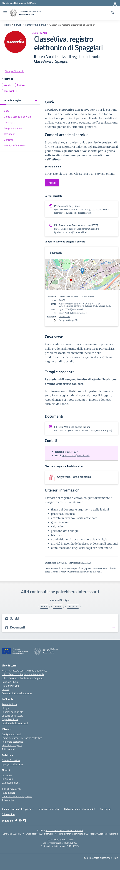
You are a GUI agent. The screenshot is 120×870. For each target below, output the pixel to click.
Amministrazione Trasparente (17, 796)
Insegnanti (9, 90)
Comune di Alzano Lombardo (17, 693)
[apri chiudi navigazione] (5, 13)
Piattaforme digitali (12, 745)
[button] (20, 100)
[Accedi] (115, 3)
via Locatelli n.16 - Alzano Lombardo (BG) (64, 830)
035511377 (64, 316)
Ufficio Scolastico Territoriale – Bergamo (22, 678)
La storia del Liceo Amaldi (15, 723)
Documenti (9, 134)
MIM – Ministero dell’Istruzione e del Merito (24, 670)
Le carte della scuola (12, 715)
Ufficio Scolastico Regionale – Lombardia (23, 674)
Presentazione (9, 704)
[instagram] (24, 820)
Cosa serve (9, 122)
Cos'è (7, 111)
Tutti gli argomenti (11, 789)
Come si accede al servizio (17, 116)
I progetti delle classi (12, 764)
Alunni (7, 84)
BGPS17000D (70, 842)
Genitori (21, 84)
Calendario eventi (11, 782)
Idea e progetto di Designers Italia (100, 858)
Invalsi (5, 689)
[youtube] (20, 820)
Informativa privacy (48, 809)
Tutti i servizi (8, 749)
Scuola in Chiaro (10, 682)
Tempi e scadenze (13, 128)
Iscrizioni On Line (10, 685)
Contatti (8, 140)
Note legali (105, 809)
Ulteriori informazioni (14, 145)
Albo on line (8, 800)
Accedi (52, 183)
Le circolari (7, 779)
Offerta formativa (11, 760)
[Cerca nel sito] (112, 13)
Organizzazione (10, 719)
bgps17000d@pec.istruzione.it (73, 312)
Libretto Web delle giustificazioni (72, 427)
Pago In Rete (8, 793)
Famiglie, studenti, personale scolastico (22, 738)
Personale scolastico (12, 742)
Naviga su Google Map (69, 320)
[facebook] (16, 820)
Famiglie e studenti (11, 734)
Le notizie (7, 775)
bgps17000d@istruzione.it (71, 309)
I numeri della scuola (12, 712)
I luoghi (5, 708)
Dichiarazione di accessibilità (79, 809)
